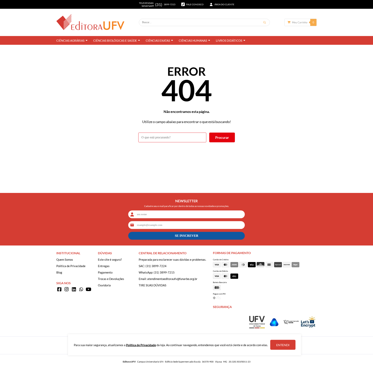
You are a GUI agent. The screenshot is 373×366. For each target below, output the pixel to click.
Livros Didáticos (229, 40)
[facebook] (59, 289)
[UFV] (257, 327)
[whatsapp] (81, 289)
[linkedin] (74, 289)
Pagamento (105, 272)
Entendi (282, 345)
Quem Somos (64, 259)
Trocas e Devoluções (111, 279)
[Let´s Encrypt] (308, 329)
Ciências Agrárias (70, 40)
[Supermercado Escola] (291, 323)
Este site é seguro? (110, 259)
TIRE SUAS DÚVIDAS (152, 285)
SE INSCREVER (186, 235)
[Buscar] (264, 22)
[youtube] (88, 289)
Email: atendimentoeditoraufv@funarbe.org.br (168, 279)
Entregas (104, 266)
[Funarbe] (274, 329)
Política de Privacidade (70, 266)
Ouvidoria (104, 285)
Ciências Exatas (158, 40)
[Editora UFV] (90, 22)
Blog (59, 272)
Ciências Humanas (193, 40)
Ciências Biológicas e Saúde (115, 40)
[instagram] (67, 289)
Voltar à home (186, 153)
